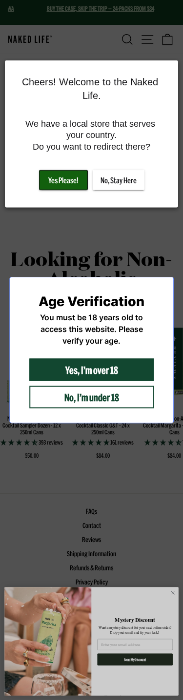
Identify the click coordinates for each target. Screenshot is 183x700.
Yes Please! (63, 180)
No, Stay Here (119, 180)
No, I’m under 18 (91, 397)
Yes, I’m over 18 (91, 370)
